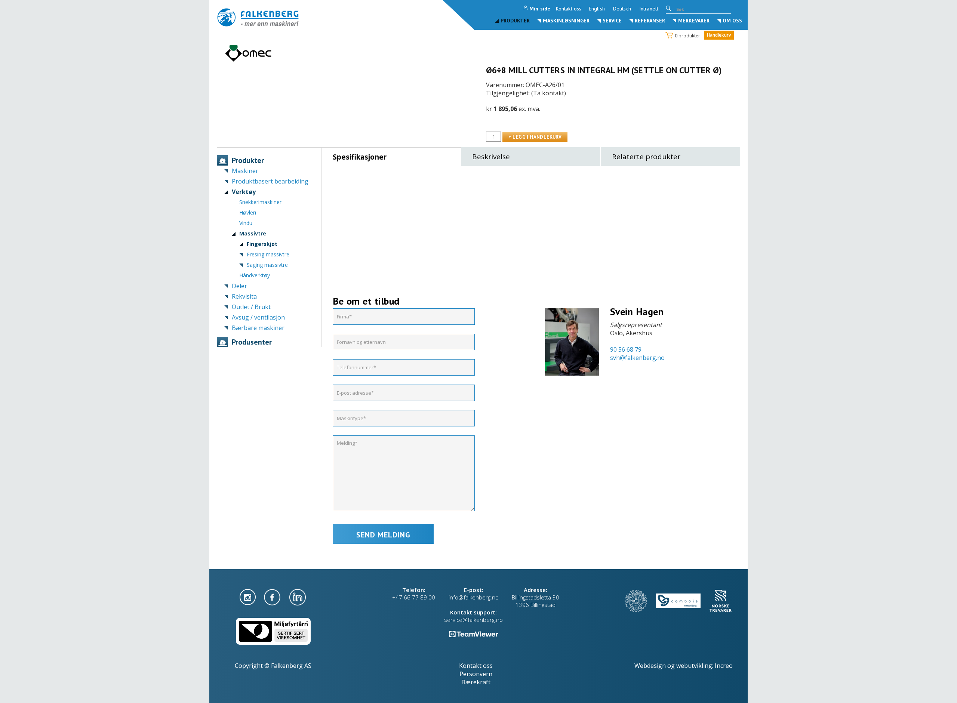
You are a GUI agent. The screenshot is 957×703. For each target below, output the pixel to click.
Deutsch (622, 8)
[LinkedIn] (297, 596)
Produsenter (252, 342)
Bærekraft (475, 682)
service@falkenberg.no (473, 619)
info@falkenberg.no (474, 597)
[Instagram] (248, 596)
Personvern (475, 674)
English (597, 8)
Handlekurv (719, 35)
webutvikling (694, 666)
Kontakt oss (568, 8)
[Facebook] (273, 596)
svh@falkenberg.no (637, 358)
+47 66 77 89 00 (413, 597)
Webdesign (650, 666)
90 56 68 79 (625, 349)
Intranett (648, 8)
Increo (724, 666)
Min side (539, 8)
